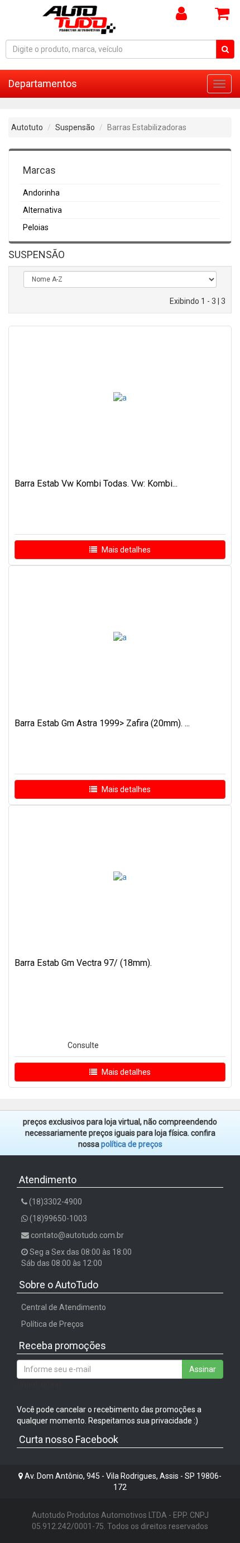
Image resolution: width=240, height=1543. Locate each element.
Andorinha (41, 192)
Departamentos (42, 83)
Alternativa (42, 210)
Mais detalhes (125, 549)
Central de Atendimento (63, 1307)
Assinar (202, 1369)
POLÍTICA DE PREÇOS (131, 1144)
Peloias (36, 227)
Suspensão (75, 127)
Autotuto (27, 127)
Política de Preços (52, 1324)
